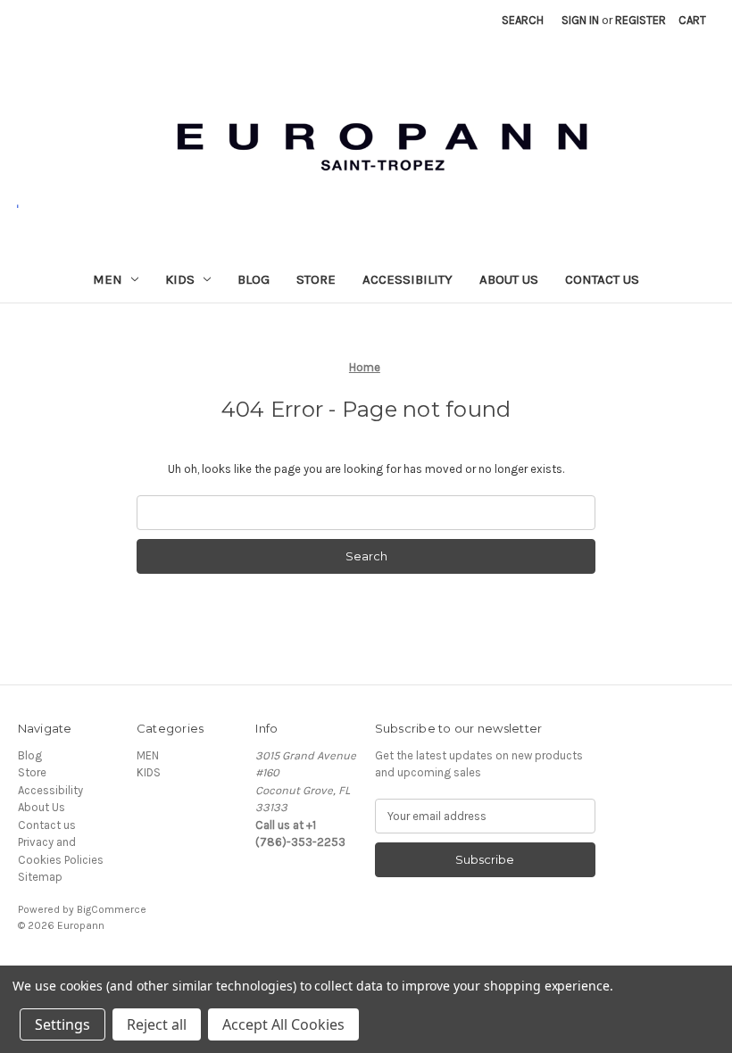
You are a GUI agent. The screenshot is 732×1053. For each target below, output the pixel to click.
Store (316, 279)
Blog (253, 279)
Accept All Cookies (283, 1024)
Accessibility (407, 279)
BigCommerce (111, 909)
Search (523, 20)
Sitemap (40, 876)
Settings (62, 1024)
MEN (107, 279)
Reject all (157, 1024)
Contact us (602, 279)
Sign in (580, 20)
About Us (508, 279)
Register (640, 20)
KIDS (180, 279)
